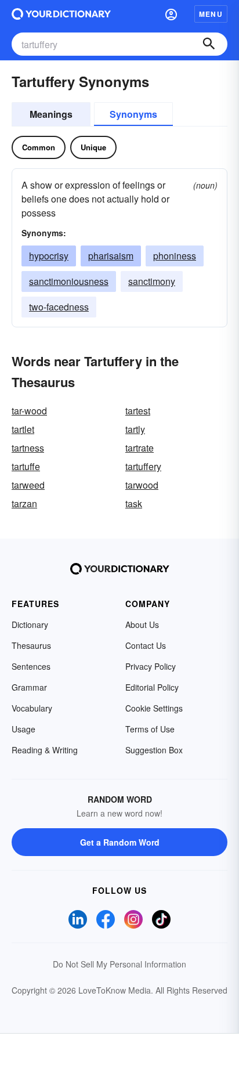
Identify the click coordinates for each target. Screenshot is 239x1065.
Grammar (29, 687)
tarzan (24, 503)
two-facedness (59, 306)
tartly (135, 429)
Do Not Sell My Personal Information (119, 964)
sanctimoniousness (68, 281)
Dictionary (30, 624)
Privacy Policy (150, 666)
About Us (142, 624)
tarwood (141, 485)
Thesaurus (31, 645)
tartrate (139, 447)
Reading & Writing (45, 750)
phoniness (174, 255)
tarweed (28, 485)
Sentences (31, 666)
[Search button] (208, 44)
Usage (23, 729)
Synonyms (133, 114)
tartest (137, 410)
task (133, 503)
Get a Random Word (120, 842)
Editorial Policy (152, 687)
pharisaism (110, 255)
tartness (28, 447)
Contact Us (145, 645)
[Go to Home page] (61, 14)
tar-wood (29, 410)
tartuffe (26, 466)
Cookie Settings (154, 708)
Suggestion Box (154, 750)
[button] (171, 14)
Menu (211, 14)
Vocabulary (32, 708)
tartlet (23, 429)
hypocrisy (48, 255)
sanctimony (151, 281)
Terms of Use (150, 729)
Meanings (51, 114)
